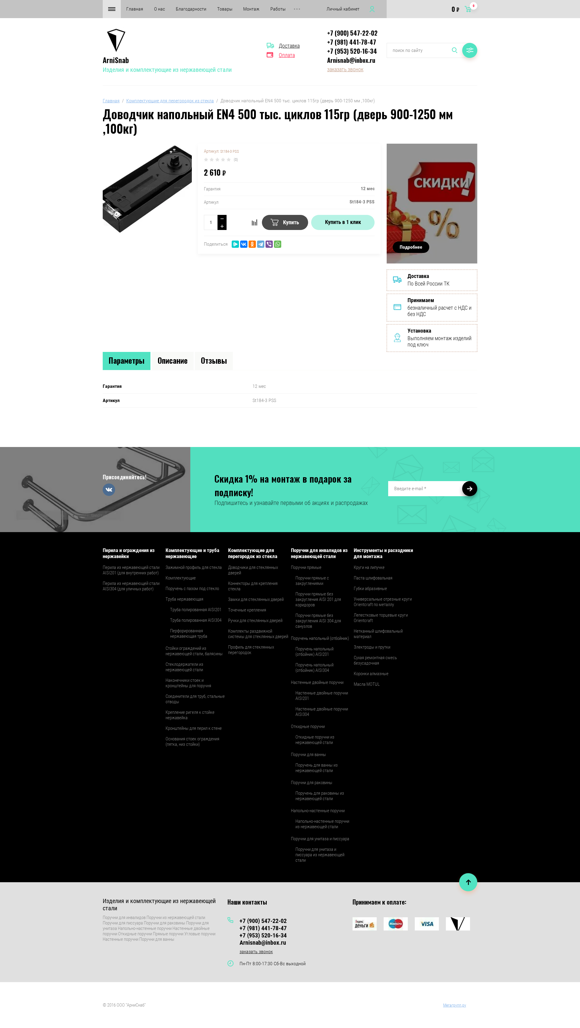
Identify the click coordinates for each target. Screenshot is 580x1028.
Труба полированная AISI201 (195, 609)
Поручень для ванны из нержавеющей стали (316, 767)
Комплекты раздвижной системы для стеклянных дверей (258, 633)
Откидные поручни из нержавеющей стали (314, 739)
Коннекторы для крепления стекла (253, 586)
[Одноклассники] (252, 244)
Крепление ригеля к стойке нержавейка (190, 715)
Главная (134, 9)
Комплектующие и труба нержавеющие (192, 553)
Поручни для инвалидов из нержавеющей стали (319, 553)
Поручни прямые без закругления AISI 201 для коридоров (318, 599)
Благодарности (191, 9)
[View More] (297, 9)
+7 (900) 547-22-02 (352, 32)
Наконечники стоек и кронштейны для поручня (188, 683)
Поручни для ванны (308, 754)
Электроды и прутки (372, 647)
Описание (173, 360)
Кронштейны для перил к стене (194, 728)
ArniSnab (116, 59)
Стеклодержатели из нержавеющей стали (184, 667)
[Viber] (269, 244)
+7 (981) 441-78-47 (351, 41)
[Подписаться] (469, 488)
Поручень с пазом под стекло (192, 588)
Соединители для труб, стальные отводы (195, 699)
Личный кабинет (343, 9)
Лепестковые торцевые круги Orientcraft (381, 617)
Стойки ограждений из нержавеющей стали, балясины (194, 651)
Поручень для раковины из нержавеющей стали (319, 795)
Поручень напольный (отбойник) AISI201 (314, 651)
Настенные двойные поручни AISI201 (321, 695)
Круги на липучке (369, 567)
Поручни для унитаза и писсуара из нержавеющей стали (319, 855)
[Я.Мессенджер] (235, 244)
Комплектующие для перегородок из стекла (170, 101)
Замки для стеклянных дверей (256, 599)
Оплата (287, 55)
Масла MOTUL (367, 684)
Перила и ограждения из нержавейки (129, 553)
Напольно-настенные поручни (318, 810)
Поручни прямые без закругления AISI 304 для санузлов (318, 621)
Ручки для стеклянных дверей (255, 620)
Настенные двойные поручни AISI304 (321, 711)
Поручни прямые (306, 567)
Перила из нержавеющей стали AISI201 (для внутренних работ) (131, 570)
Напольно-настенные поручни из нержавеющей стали (322, 824)
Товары (224, 9)
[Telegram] (260, 244)
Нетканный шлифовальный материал (378, 633)
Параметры (126, 360)
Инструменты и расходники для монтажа (383, 553)
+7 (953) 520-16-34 (352, 51)
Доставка (289, 46)
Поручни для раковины (311, 782)
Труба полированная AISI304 (195, 620)
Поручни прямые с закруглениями (312, 580)
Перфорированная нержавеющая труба (188, 633)
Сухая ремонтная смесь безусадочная (375, 660)
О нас (159, 9)
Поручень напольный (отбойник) (320, 638)
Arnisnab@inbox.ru (351, 60)
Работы (277, 9)
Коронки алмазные (371, 673)
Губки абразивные (370, 588)
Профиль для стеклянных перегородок (251, 649)
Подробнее (411, 247)
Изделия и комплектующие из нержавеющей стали (167, 69)
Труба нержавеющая (184, 599)
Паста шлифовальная (373, 578)
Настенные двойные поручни (317, 682)
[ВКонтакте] (243, 244)
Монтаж (251, 9)
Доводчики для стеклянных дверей (253, 570)
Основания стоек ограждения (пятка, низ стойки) (192, 741)
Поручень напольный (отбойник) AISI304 (314, 667)
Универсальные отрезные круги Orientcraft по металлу (383, 601)
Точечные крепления (247, 610)
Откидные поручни (308, 726)
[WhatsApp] (277, 244)
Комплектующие (181, 578)
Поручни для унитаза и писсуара (320, 838)
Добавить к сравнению (254, 222)
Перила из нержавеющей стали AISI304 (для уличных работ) (131, 586)
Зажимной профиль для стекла (194, 567)
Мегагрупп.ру (454, 1005)
